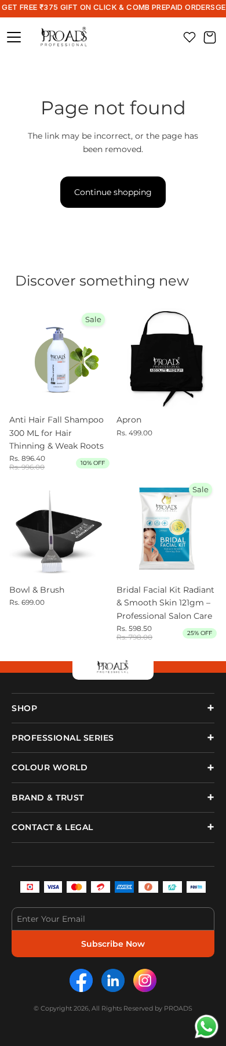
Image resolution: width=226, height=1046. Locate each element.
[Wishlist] (189, 37)
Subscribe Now (113, 944)
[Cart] (210, 37)
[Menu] (14, 37)
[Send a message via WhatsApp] (206, 1026)
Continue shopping (113, 192)
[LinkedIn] (113, 980)
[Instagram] (144, 980)
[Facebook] (81, 980)
